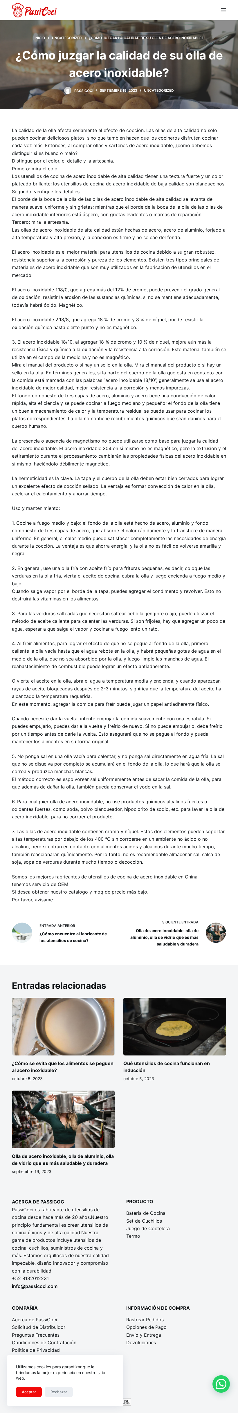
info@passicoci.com (34, 1286)
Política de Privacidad (36, 1350)
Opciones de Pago (146, 1327)
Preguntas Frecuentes (35, 1335)
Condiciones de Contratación (44, 1342)
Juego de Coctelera (148, 1228)
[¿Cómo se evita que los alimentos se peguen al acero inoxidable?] (63, 1026)
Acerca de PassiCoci (34, 1319)
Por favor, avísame (32, 900)
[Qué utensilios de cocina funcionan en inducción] (174, 1026)
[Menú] (223, 10)
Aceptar (29, 1391)
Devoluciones (141, 1342)
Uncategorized (159, 90)
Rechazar (59, 1391)
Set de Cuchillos (144, 1221)
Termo (133, 1236)
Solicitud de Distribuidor (38, 1327)
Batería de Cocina (145, 1213)
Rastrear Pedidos (145, 1319)
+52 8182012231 (30, 1278)
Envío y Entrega (143, 1335)
